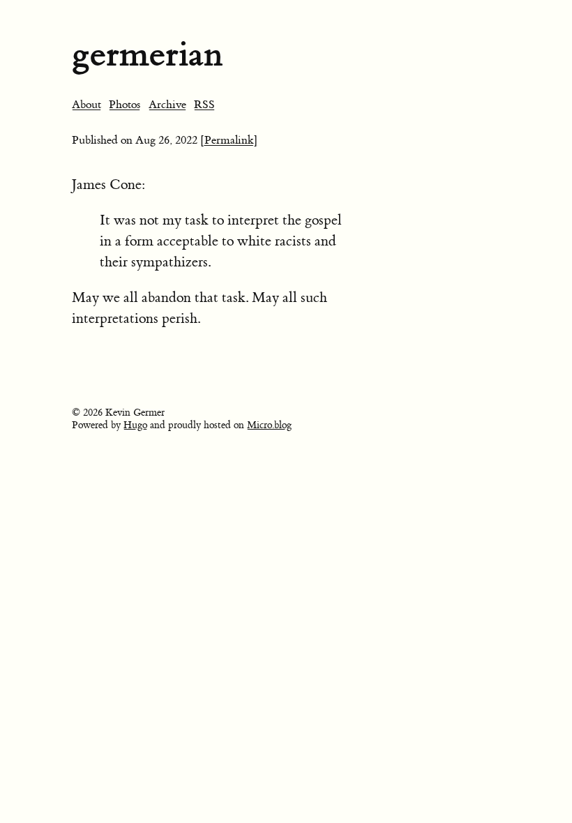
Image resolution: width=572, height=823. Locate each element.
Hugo (135, 425)
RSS (204, 105)
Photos (124, 105)
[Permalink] (229, 140)
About (86, 105)
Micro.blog (269, 425)
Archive (167, 105)
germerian (147, 54)
